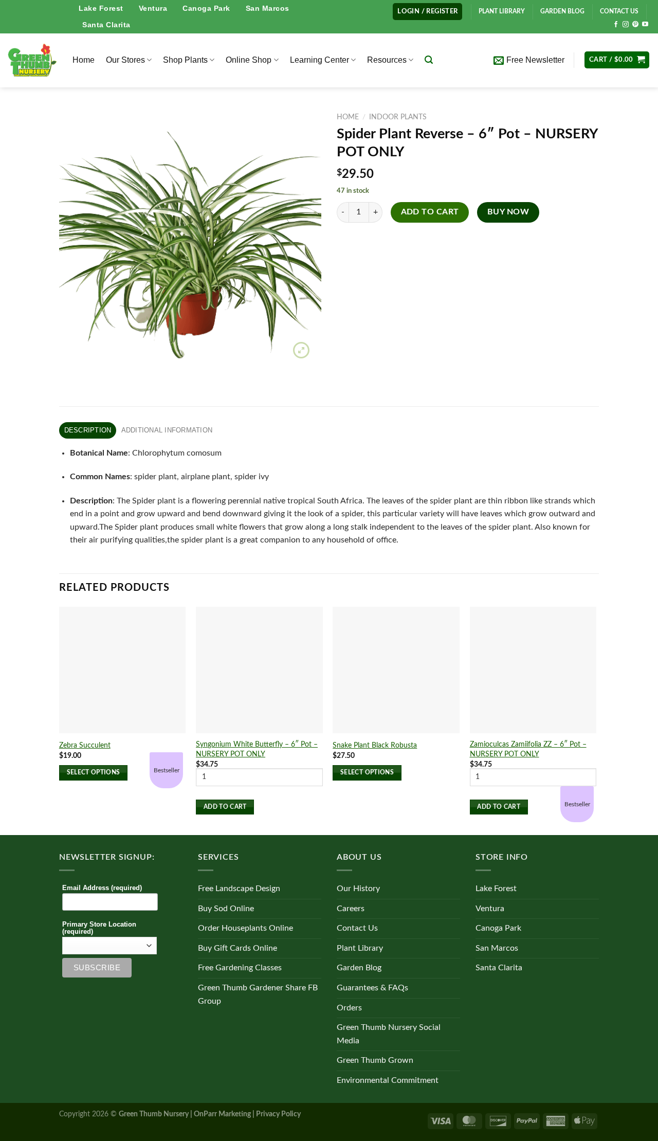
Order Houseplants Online (245, 928)
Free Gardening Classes (240, 968)
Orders (349, 1008)
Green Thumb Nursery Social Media (389, 1034)
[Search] (429, 60)
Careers (350, 908)
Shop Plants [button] (185, 60)
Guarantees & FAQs (372, 988)
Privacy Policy (278, 1114)
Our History (358, 888)
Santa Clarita (106, 25)
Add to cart (430, 212)
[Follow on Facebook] (616, 24)
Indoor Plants (398, 117)
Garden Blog (359, 968)
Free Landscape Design (239, 888)
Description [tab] (88, 430)
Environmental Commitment (387, 1080)
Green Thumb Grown (375, 1060)
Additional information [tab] (167, 430)
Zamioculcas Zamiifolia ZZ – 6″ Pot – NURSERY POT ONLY (528, 749)
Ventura (153, 8)
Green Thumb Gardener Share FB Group (258, 994)
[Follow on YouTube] (645, 24)
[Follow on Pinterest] (635, 24)
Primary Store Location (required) (99, 928)
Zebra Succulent (85, 745)
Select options (93, 772)
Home (83, 60)
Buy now (508, 212)
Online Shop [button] (248, 60)
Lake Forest (101, 8)
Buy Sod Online (226, 908)
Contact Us (357, 928)
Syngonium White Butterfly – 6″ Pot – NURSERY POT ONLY (257, 749)
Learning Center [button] (319, 60)
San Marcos (267, 8)
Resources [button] (387, 60)
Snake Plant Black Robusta (375, 745)
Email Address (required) (102, 888)
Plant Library (360, 948)
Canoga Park (206, 8)
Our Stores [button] (125, 60)
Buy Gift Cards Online (237, 948)
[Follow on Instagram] (626, 24)
